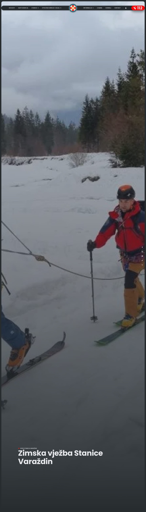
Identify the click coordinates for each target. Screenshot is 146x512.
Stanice (34, 8)
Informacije (88, 8)
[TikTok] (142, 260)
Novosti (12, 8)
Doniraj (108, 8)
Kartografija (23, 8)
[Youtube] (142, 256)
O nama (99, 8)
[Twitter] (142, 264)
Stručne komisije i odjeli (51, 8)
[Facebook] (142, 247)
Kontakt (118, 8)
